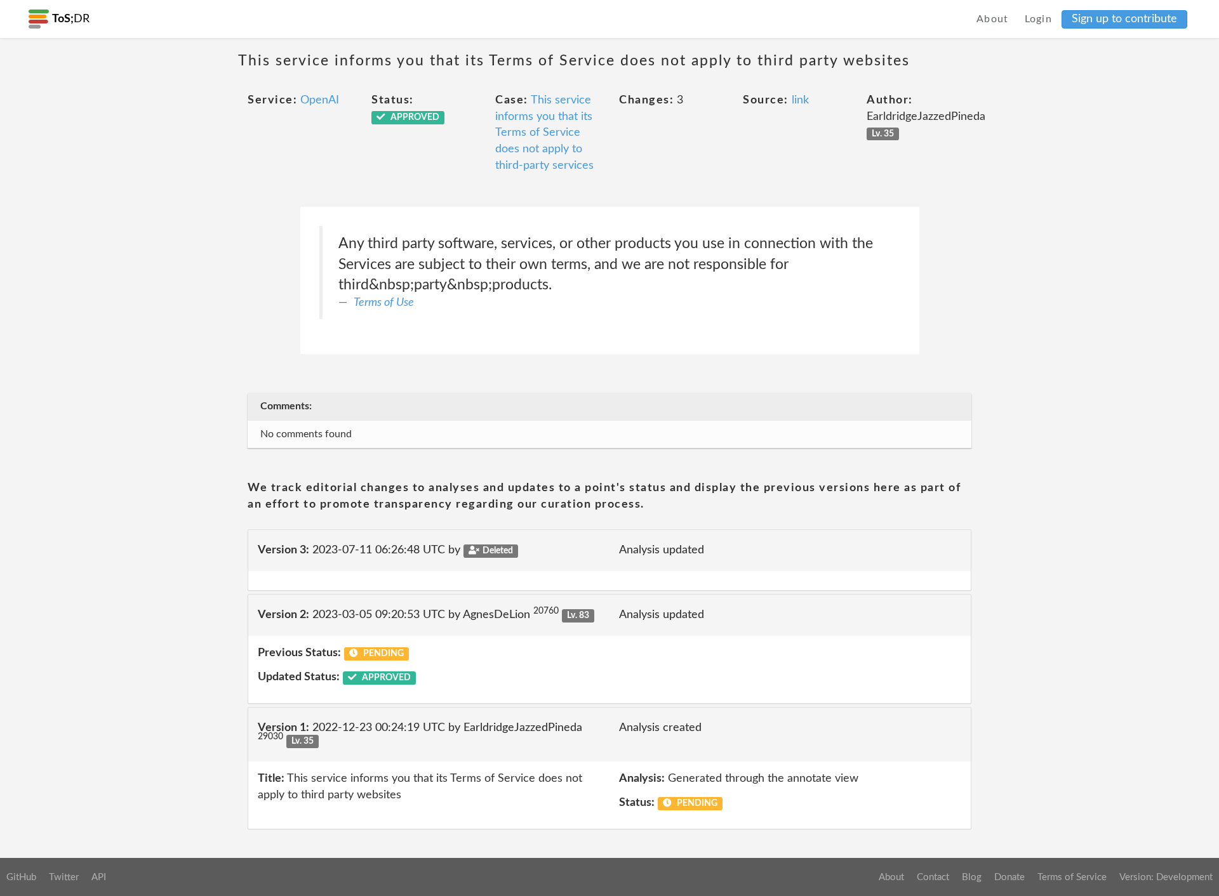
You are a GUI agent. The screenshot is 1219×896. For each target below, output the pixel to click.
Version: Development (1166, 877)
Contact (933, 877)
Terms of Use (384, 302)
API (98, 877)
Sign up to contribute (1124, 19)
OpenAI (319, 100)
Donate (1009, 877)
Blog (972, 877)
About (992, 19)
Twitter (64, 877)
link (800, 100)
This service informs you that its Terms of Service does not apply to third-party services (544, 133)
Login (1039, 19)
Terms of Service (1072, 877)
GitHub (21, 877)
